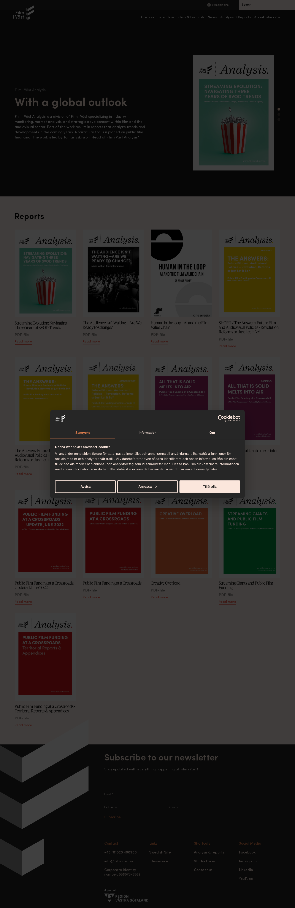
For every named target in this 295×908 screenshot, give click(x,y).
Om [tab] (212, 432)
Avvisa (85, 486)
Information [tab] (147, 432)
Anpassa (145, 486)
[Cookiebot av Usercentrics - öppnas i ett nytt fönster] (221, 418)
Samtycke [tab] (82, 432)
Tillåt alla (209, 486)
